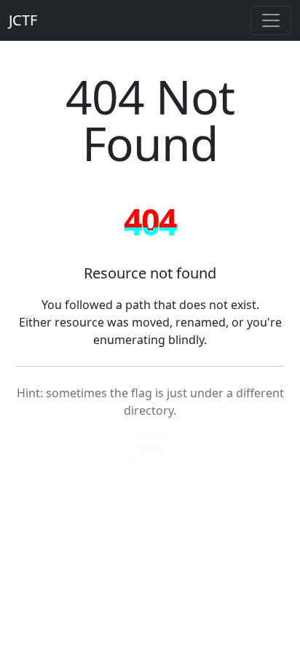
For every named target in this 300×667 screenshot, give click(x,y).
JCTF (23, 20)
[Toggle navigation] (270, 20)
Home (150, 448)
